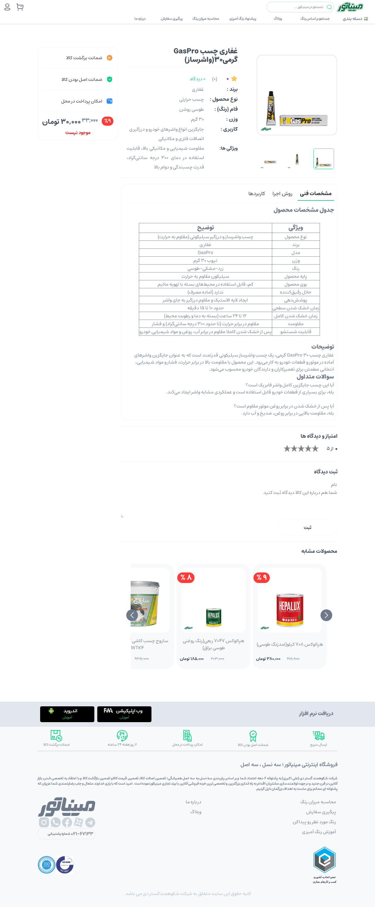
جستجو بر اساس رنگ (315, 19)
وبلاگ (278, 19)
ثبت (307, 528)
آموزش (124, 717)
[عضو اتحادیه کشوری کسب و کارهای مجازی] (324, 864)
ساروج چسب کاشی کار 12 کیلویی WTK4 (137, 644)
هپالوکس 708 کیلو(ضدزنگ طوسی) (290, 644)
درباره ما (140, 19)
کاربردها (256, 193)
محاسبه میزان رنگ (205, 19)
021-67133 (82, 834)
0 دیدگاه (197, 79)
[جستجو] (329, 7)
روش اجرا (282, 193)
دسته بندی (352, 19)
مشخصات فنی (316, 193)
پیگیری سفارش (172, 19)
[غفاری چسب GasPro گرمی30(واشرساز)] (323, 159)
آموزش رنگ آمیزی (319, 832)
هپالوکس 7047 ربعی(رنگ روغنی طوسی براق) (213, 644)
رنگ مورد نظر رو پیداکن (314, 822)
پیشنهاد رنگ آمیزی (242, 19)
